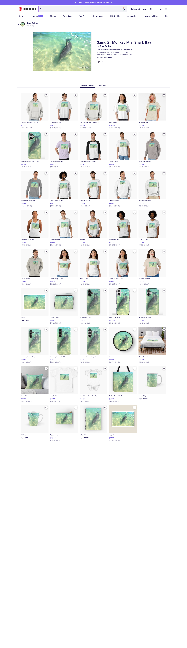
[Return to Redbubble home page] (27, 9)
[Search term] (124, 9)
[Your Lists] (161, 9)
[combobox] (83, 9)
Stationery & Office (151, 16)
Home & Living (98, 16)
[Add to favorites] (99, 62)
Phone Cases (67, 16)
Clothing (36, 16)
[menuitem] (21, 16)
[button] (93, 2)
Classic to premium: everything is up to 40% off (93, 2)
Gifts (166, 16)
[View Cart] (166, 9)
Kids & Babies (115, 16)
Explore (21, 16)
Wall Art (82, 16)
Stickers (53, 16)
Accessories (131, 16)
